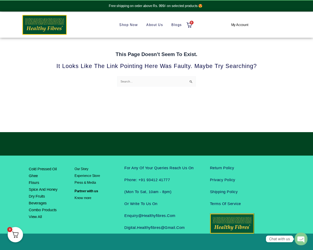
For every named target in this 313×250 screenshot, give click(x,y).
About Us (154, 25)
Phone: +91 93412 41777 (147, 180)
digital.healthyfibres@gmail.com (154, 227)
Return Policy (222, 168)
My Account (239, 25)
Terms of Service (225, 204)
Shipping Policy (224, 192)
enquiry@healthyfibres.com (149, 216)
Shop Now (128, 25)
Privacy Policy (222, 180)
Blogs (176, 25)
